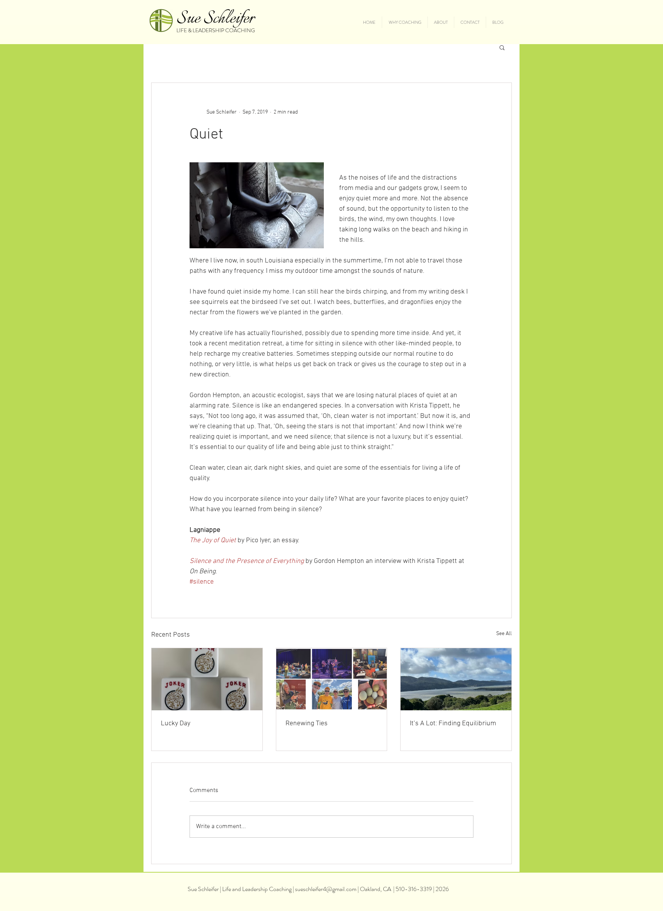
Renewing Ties (306, 724)
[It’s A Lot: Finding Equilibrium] (456, 679)
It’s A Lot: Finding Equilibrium (453, 724)
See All (504, 633)
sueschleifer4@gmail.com (325, 889)
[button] (502, 47)
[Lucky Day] (207, 679)
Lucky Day (175, 724)
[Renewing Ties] (331, 679)
